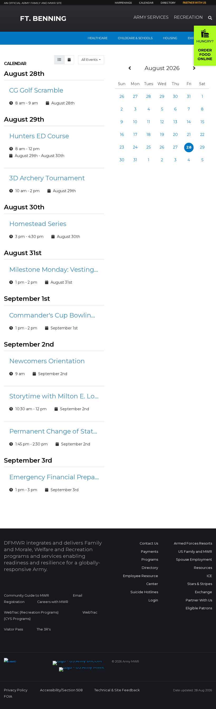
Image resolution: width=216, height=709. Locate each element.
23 (122, 147)
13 (175, 121)
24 (135, 147)
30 (175, 96)
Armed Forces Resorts (193, 543)
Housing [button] (170, 38)
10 (135, 121)
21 (189, 134)
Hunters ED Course (39, 136)
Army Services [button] (151, 17)
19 (162, 134)
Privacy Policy (15, 690)
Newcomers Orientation (47, 361)
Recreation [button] (188, 17)
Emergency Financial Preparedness (54, 477)
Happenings (123, 3)
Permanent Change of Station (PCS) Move (54, 431)
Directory (168, 3)
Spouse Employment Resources (194, 564)
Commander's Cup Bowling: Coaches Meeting (54, 315)
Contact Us (149, 543)
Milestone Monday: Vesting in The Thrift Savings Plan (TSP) (54, 269)
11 (148, 121)
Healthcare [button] (97, 38)
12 (162, 121)
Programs (149, 559)
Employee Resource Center (140, 580)
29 (162, 96)
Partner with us (194, 3)
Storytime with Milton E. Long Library (54, 396)
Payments (149, 552)
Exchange (203, 592)
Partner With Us (199, 600)
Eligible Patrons (199, 608)
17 (135, 134)
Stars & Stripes (199, 584)
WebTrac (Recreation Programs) (31, 612)
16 (122, 134)
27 (135, 96)
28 (148, 96)
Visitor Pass (13, 629)
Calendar (146, 3)
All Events (89, 60)
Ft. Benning (43, 18)
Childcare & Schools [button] (135, 38)
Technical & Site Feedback (117, 690)
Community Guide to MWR (26, 595)
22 (202, 134)
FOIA (8, 696)
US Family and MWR (195, 552)
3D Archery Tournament (47, 178)
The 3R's (44, 629)
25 (148, 147)
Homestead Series (37, 224)
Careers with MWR (52, 602)
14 (189, 121)
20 (175, 134)
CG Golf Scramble (36, 90)
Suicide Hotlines (144, 592)
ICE (209, 576)
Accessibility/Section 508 (61, 690)
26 (122, 96)
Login (153, 600)
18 (148, 134)
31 (189, 96)
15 (202, 121)
